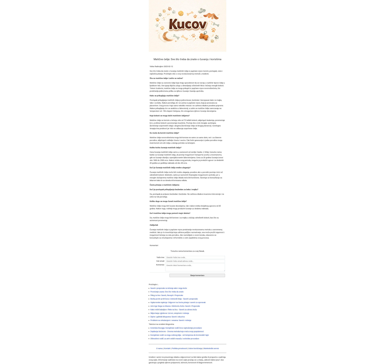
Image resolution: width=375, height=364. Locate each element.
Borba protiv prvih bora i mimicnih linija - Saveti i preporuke (174, 299)
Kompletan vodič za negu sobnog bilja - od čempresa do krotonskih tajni (179, 335)
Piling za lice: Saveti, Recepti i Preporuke (166, 295)
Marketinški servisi (211, 348)
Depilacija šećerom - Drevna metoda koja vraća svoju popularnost (177, 331)
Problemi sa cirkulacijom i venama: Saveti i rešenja (170, 320)
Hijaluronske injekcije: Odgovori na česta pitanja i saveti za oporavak (178, 302)
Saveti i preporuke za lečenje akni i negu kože (168, 288)
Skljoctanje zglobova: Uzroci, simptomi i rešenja (169, 313)
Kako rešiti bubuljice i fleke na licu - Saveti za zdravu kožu (173, 310)
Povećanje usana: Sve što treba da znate (166, 292)
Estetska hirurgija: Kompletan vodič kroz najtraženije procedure (176, 328)
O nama (159, 348)
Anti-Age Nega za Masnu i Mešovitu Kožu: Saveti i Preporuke (175, 306)
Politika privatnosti (179, 348)
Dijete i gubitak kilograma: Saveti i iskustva (167, 317)
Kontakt (167, 348)
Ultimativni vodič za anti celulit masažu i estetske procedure (174, 339)
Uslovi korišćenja (195, 348)
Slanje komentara (197, 275)
